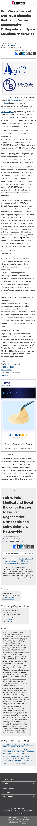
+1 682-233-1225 (7, 367)
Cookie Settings (18, 813)
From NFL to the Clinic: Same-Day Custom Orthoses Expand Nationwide (17, 746)
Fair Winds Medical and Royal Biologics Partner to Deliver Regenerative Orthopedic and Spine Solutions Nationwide (18, 751)
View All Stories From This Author (14, 763)
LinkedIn (4, 376)
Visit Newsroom (8, 621)
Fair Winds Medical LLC (9, 45)
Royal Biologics (7, 112)
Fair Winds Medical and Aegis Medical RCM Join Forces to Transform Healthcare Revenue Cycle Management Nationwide (17, 758)
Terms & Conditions (17, 808)
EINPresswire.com (15, 100)
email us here (6, 370)
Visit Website (7, 619)
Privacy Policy (27, 810)
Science (25, 563)
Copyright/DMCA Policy (11, 810)
